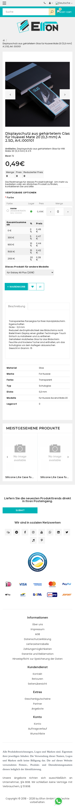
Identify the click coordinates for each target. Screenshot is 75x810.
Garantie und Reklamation (38, 654)
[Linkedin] (58, 532)
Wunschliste (37, 733)
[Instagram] (33, 532)
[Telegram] (16, 532)
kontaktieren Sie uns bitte (19, 186)
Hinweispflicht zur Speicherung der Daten (38, 659)
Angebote (38, 708)
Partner (37, 704)
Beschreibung (16, 306)
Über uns (37, 624)
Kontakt (37, 674)
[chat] (8, 532)
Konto (37, 724)
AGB (37, 634)
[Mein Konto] (51, 3)
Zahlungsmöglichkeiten (37, 649)
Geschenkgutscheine (38, 699)
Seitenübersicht (37, 683)
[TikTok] (33, 540)
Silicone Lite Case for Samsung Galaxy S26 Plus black (20, 477)
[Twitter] (66, 532)
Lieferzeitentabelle (37, 644)
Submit (20, 510)
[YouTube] (41, 532)
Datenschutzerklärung (37, 639)
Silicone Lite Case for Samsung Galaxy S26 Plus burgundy (55, 477)
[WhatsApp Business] (50, 532)
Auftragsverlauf (37, 728)
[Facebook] (25, 532)
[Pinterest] (41, 540)
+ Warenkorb (16, 286)
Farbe (10, 197)
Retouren (37, 679)
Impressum (37, 629)
